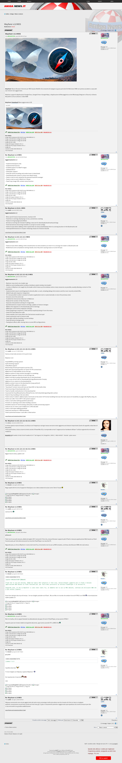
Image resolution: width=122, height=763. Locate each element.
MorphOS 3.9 (8, 435)
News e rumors (19, 14)
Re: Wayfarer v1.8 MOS (13, 483)
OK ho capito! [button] (103, 758)
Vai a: (95, 727)
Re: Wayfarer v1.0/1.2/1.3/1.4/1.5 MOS (19, 274)
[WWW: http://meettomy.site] (102, 226)
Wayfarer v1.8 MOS (12, 24)
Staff (86, 744)
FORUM (19, 1)
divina (9, 423)
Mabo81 (9, 485)
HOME (9, 1)
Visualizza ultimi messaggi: (39, 720)
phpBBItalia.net (60, 751)
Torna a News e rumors (10, 727)
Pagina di (111, 30)
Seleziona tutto (15, 577)
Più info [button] (96, 753)
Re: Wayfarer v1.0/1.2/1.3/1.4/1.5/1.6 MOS (20, 349)
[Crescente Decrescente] (78, 720)
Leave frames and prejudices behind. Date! (15, 232)
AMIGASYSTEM (11, 36)
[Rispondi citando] (93, 34)
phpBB (56, 750)
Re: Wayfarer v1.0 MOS (13, 155)
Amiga (12, 14)
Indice (7, 14)
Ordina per (61, 720)
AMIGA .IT (15, 6)
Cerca (111, 1)
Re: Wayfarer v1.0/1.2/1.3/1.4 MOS (17, 237)
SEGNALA (29, 1)
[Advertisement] (61, 18)
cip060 (9, 210)
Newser (13, 26)
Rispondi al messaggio (7, 30)
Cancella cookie (91, 744)
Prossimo (114, 720)
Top (116, 151)
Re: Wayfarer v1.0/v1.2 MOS (15, 208)
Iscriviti (100, 1)
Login (88, 1)
